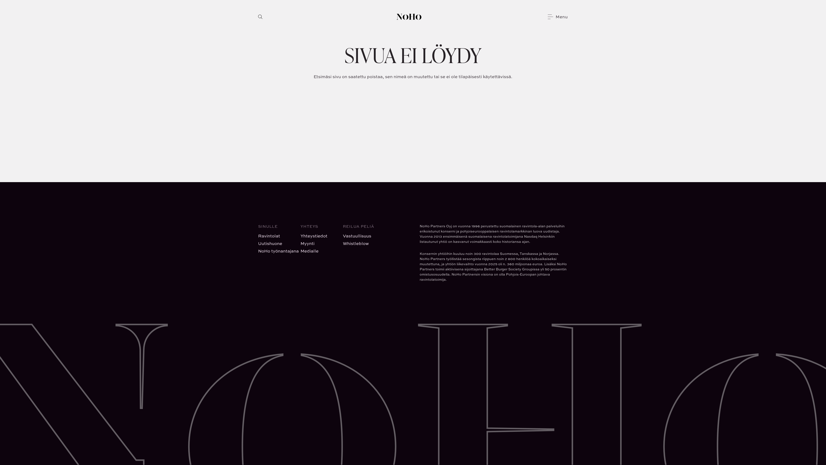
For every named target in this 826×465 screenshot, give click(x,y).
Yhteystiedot (314, 236)
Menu (562, 17)
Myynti (307, 243)
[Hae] (260, 17)
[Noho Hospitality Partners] (409, 17)
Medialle (310, 251)
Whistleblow (356, 243)
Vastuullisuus (357, 236)
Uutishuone (270, 243)
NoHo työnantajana (276, 251)
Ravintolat (269, 236)
